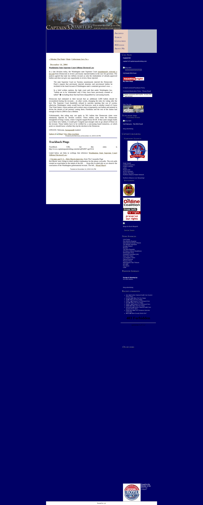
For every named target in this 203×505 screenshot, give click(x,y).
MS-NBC (126, 264)
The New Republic (129, 249)
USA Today (126, 239)
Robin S (128, 301)
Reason (125, 248)
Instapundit (69, 130)
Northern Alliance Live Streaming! (133, 178)
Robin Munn (129, 310)
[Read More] (101, 165)
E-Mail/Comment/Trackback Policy (134, 88)
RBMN (128, 305)
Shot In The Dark (128, 173)
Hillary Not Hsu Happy (139, 298)
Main (68, 59)
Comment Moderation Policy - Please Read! (137, 91)
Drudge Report (128, 246)
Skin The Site (127, 104)
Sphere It (52, 134)
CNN (124, 267)
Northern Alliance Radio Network (133, 175)
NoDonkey (129, 307)
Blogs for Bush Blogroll (130, 226)
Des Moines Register (129, 241)
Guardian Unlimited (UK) (131, 254)
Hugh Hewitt (127, 163)
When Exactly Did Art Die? (139, 313)
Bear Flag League (144, 488)
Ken (127, 302)
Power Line (126, 170)
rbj (126, 299)
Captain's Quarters (129, 165)
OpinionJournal (128, 259)
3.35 (105, 503)
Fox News (126, 266)
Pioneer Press (127, 261)
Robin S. (128, 304)
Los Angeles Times (129, 257)
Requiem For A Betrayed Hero (141, 301)
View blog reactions (71, 134)
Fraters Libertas (128, 166)
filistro (127, 313)
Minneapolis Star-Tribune (131, 262)
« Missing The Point (57, 59)
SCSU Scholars (128, 171)
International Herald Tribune (132, 243)
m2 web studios (128, 279)
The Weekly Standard (130, 244)
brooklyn (128, 298)
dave (127, 295)
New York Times (128, 256)
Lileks (125, 168)
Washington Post (128, 253)
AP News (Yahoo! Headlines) (132, 251)
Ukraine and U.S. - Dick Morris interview (67, 159)
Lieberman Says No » (80, 59)
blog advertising (128, 129)
